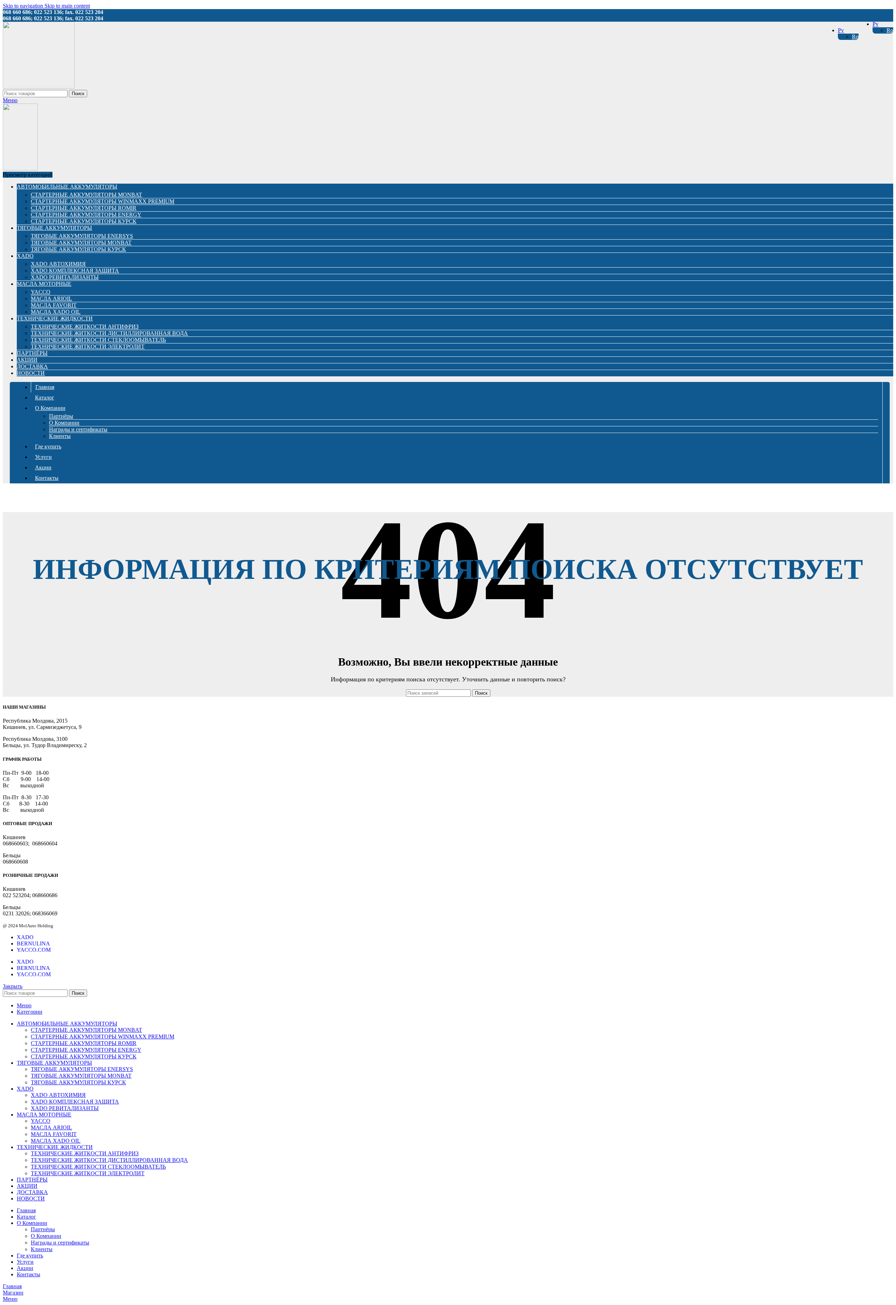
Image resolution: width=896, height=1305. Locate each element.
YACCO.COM (34, 950)
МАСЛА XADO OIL (55, 312)
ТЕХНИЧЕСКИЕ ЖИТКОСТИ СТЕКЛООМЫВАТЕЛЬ (98, 340)
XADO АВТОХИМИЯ (58, 264)
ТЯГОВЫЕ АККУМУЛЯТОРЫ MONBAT (81, 243)
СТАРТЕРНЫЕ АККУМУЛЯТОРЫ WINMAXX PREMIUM (102, 201)
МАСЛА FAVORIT (54, 305)
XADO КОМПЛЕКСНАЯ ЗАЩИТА (75, 271)
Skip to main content (67, 6)
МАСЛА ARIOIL (51, 299)
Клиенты (60, 436)
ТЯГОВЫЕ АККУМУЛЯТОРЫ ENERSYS (82, 236)
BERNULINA (33, 943)
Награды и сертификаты (78, 429)
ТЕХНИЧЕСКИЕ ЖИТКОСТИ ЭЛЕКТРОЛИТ (88, 346)
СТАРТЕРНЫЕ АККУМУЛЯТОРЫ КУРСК (83, 221)
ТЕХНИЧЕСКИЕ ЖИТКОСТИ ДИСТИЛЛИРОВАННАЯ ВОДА (109, 333)
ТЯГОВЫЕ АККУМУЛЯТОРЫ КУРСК (78, 249)
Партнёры (61, 416)
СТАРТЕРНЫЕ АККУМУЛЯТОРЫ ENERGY (86, 215)
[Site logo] (39, 87)
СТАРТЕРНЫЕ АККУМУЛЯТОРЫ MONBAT (86, 195)
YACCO (40, 292)
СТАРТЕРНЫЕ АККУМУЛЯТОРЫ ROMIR (83, 208)
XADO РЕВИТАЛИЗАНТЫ (65, 277)
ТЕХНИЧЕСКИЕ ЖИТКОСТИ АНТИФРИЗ (85, 326)
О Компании (64, 423)
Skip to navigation (23, 6)
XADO (25, 937)
